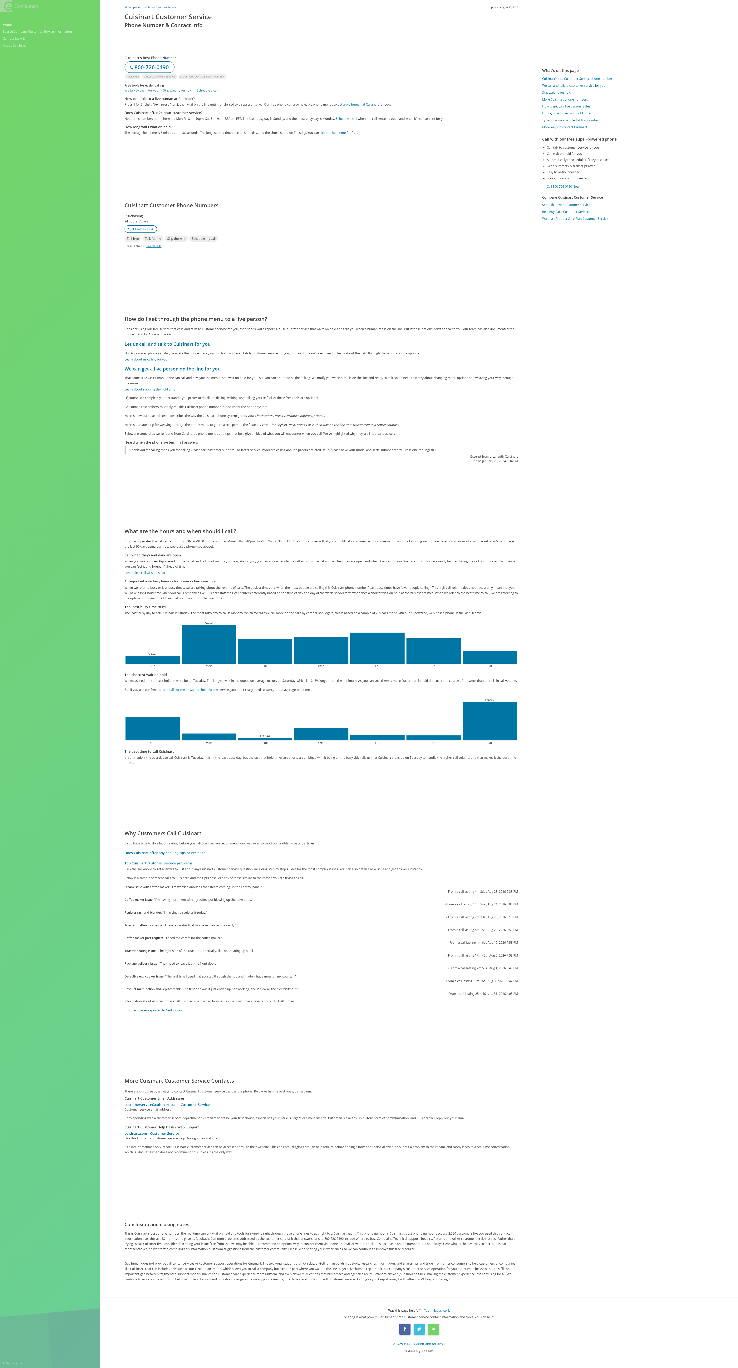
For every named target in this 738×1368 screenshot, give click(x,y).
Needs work (441, 1310)
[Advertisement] (240, 168)
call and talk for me (171, 690)
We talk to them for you (142, 90)
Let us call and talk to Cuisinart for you (168, 344)
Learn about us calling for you (146, 359)
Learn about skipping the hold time (150, 389)
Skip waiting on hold (177, 90)
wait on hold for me (204, 690)
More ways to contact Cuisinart (564, 127)
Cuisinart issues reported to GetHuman (153, 1010)
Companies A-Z (14, 38)
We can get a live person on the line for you (173, 369)
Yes (426, 1310)
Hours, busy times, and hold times (567, 113)
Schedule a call (207, 90)
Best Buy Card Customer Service (565, 212)
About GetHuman (15, 45)
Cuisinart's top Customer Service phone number (577, 79)
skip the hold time (333, 133)
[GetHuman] (19, 6)
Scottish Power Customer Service (566, 205)
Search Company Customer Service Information (37, 31)
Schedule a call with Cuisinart (146, 573)
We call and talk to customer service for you (573, 85)
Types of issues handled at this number (570, 120)
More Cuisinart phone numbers (565, 99)
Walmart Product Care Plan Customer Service (575, 218)
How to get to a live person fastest (567, 106)
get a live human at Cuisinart (358, 104)
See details (153, 246)
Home (7, 24)
